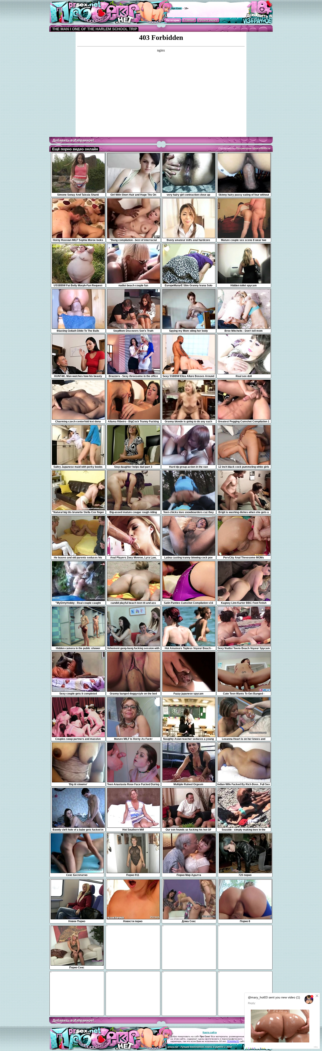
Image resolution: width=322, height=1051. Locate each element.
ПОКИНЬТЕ (233, 1041)
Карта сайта (210, 1032)
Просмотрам (243, 148)
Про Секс (176, 8)
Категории (172, 20)
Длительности (262, 148)
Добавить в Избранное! (73, 140)
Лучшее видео (208, 20)
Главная (189, 20)
